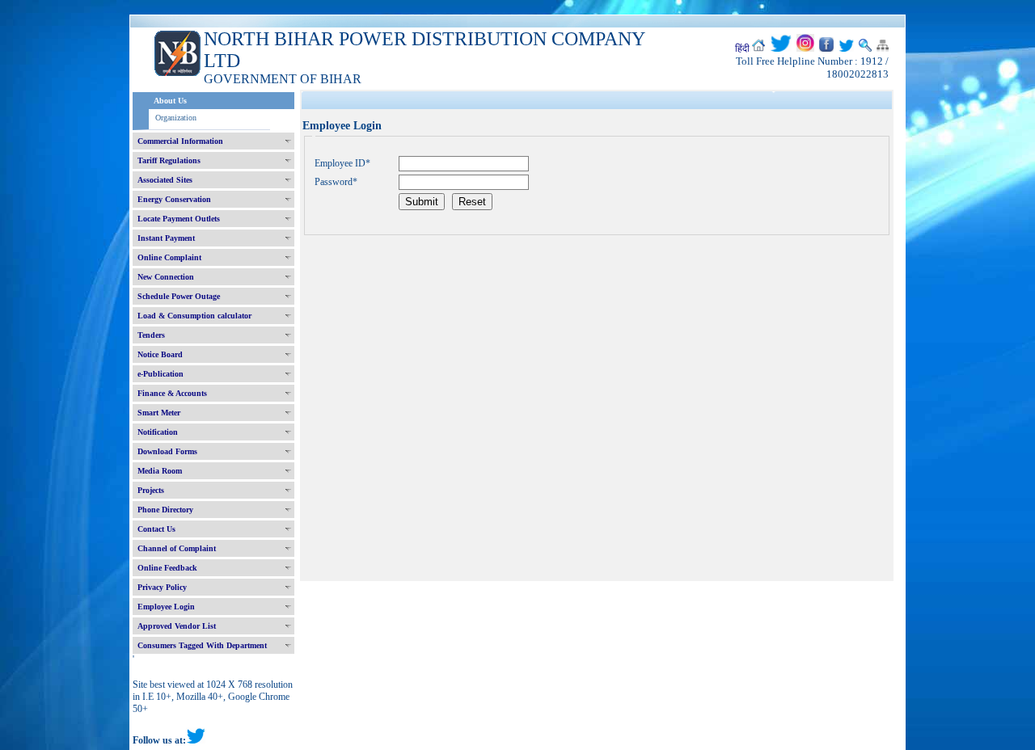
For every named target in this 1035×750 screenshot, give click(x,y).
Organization (175, 117)
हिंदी (742, 48)
